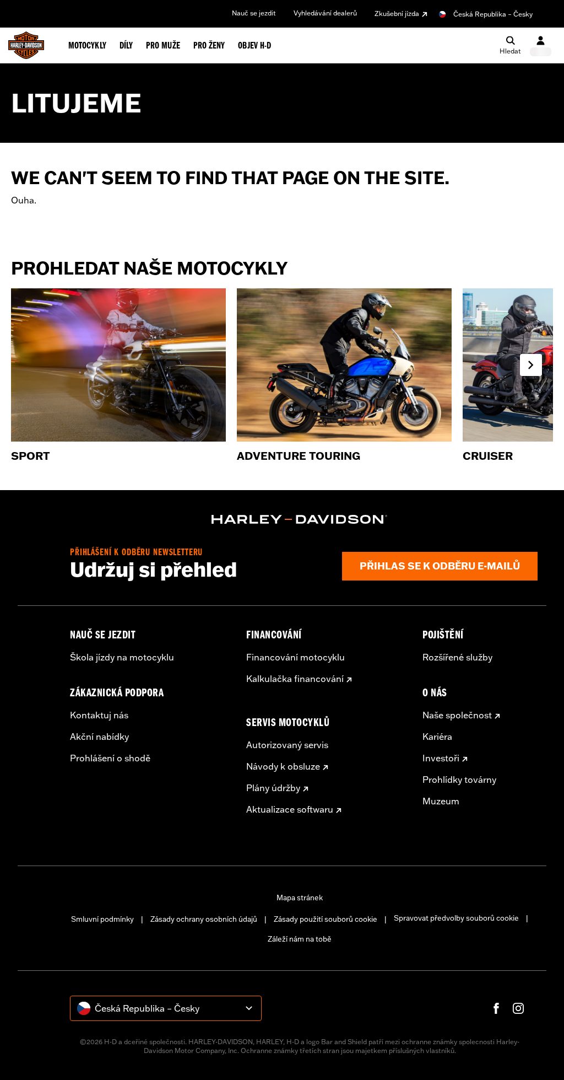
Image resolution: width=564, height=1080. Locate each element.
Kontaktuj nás (99, 715)
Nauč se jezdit (254, 13)
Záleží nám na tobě (300, 938)
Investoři (440, 758)
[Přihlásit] (540, 45)
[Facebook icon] (496, 1008)
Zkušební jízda (397, 13)
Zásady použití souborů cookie (325, 919)
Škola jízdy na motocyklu (122, 657)
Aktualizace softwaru (289, 809)
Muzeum (440, 801)
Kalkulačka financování (295, 678)
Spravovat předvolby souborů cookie (456, 918)
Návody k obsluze (283, 766)
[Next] (531, 365)
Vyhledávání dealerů (325, 13)
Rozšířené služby (457, 657)
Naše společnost (457, 715)
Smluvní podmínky (102, 919)
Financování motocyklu (295, 657)
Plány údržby (273, 787)
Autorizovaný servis (287, 744)
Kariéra (437, 736)
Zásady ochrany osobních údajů (203, 919)
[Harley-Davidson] (300, 519)
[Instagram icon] (518, 1008)
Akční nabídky (99, 736)
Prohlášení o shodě (110, 758)
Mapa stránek (299, 897)
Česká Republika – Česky (493, 14)
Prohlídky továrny (459, 779)
